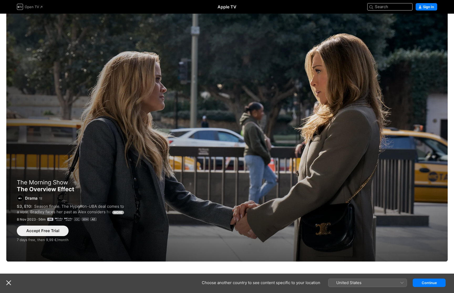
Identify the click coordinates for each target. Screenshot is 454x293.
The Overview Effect (227, 138)
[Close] (8, 282)
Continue (429, 283)
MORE (118, 212)
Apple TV (227, 6)
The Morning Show (42, 182)
